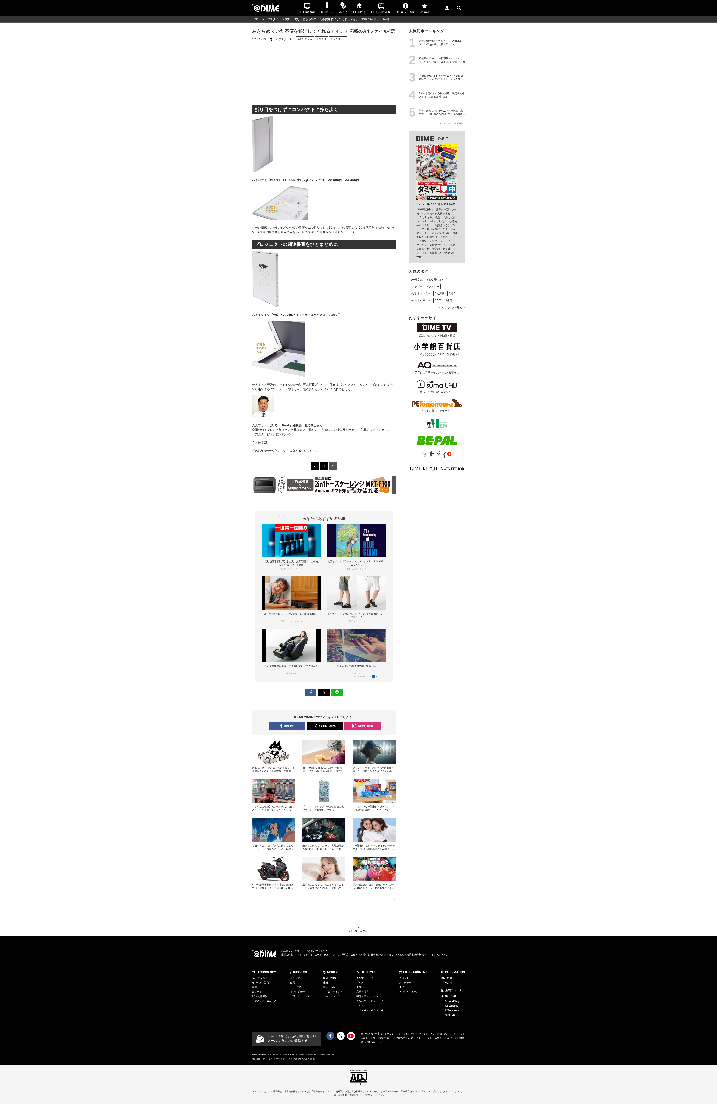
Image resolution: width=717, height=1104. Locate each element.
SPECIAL (451, 996)
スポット (404, 977)
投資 (325, 982)
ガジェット (258, 991)
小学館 (371, 1038)
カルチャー (405, 982)
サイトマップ (387, 1033)
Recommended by (362, 676)
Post (324, 692)
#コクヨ (321, 39)
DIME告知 (446, 977)
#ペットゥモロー (420, 300)
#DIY (438, 300)
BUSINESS (300, 972)
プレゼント (447, 982)
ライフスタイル (271, 19)
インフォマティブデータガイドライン (415, 1033)
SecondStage (452, 1001)
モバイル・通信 (260, 982)
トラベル (361, 987)
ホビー (402, 987)
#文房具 (439, 293)
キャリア (295, 977)
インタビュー (297, 991)
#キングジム (304, 39)
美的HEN (450, 1014)
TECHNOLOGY (266, 972)
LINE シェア (337, 692)
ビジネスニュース (300, 996)
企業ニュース (453, 990)
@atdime (289, 725)
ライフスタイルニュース (369, 1009)
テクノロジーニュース (264, 1000)
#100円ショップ (436, 279)
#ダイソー (433, 286)
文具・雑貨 (292, 19)
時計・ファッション (367, 996)
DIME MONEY (331, 977)
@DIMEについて (369, 1033)
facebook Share (310, 692)
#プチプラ (416, 286)
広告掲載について (444, 1038)
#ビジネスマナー (420, 293)
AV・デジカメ (259, 977)
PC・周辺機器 (259, 996)
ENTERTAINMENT (415, 972)
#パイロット (338, 39)
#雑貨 (452, 293)
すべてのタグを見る (450, 307)
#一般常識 (416, 279)
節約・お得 (329, 987)
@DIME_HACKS (327, 725)
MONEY (332, 972)
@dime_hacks (365, 725)
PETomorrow (452, 1010)
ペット (360, 1005)
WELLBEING (452, 1005)
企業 (292, 982)
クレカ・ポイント (333, 991)
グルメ (360, 982)
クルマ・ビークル (366, 977)
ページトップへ (358, 931)
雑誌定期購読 (384, 1038)
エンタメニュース (409, 991)
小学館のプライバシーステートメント (413, 1038)
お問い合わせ (444, 1033)
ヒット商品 (296, 987)
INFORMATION (455, 972)
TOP (255, 19)
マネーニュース (331, 996)
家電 (254, 987)
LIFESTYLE (368, 972)
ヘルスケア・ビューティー (371, 1000)
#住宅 (448, 300)
